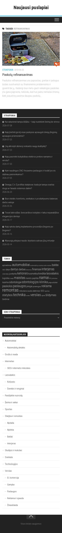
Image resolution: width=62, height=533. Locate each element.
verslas (35, 295)
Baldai (10, 436)
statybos (7, 295)
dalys (8, 269)
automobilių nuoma (36, 265)
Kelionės (11, 382)
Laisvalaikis (10, 375)
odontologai (15, 282)
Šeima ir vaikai (11, 402)
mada (12, 278)
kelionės (22, 273)
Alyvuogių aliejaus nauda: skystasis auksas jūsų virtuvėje (29, 240)
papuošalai (52, 282)
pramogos (37, 286)
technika (19, 294)
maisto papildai (32, 278)
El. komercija (13, 477)
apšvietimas (7, 265)
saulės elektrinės (33, 291)
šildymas (50, 295)
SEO (42, 291)
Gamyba (10, 484)
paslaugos (19, 286)
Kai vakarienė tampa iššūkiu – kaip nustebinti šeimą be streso (32, 121)
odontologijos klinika (35, 282)
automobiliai (21, 265)
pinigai (29, 286)
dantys (14, 269)
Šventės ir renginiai (15, 388)
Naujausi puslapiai (31, 7)
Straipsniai (7, 70)
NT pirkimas (53, 278)
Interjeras (11, 443)
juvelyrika (13, 274)
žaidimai (5, 299)
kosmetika (33, 273)
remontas (10, 290)
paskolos (7, 286)
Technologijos (11, 464)
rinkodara (23, 291)
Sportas (8, 409)
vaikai (28, 296)
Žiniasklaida (12, 505)
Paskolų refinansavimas (17, 75)
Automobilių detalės (16, 347)
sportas (47, 291)
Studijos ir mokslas (13, 450)
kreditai (42, 273)
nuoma (5, 282)
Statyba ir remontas (13, 416)
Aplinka (10, 429)
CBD (3, 270)
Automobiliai (10, 340)
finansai (36, 269)
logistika (5, 278)
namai (44, 277)
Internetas (9, 361)
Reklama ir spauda (15, 498)
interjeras (48, 269)
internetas (5, 274)
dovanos (29, 270)
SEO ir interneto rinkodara (18, 368)
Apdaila (10, 423)
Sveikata (9, 457)
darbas (22, 269)
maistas (19, 278)
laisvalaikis (52, 273)
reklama (46, 286)
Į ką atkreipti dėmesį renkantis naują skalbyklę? (26, 146)
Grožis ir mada (11, 354)
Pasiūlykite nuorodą (13, 395)
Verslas (8, 471)
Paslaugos (12, 491)
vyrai (43, 295)
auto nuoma (47, 265)
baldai (55, 265)
